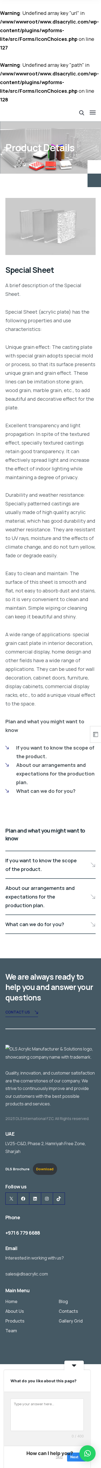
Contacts (68, 1311)
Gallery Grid (71, 1321)
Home (11, 1301)
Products (15, 1321)
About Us (14, 1311)
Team (11, 1331)
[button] (87, 1453)
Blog (63, 1301)
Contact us (17, 1012)
